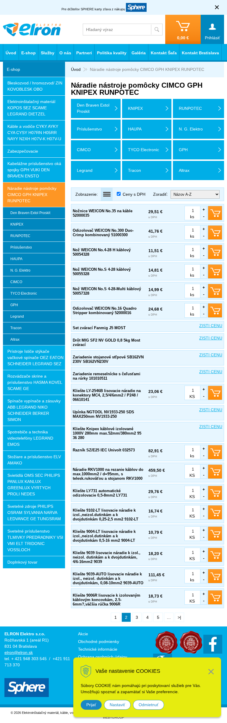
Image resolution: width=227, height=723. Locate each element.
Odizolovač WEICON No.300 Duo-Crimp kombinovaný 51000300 (103, 232)
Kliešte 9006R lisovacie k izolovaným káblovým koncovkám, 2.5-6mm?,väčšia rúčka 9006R (106, 599)
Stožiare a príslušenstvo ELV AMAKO (34, 459)
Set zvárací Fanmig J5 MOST (99, 328)
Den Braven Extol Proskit (30, 213)
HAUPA (16, 259)
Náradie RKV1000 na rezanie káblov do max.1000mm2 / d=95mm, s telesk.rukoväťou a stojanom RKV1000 (108, 474)
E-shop (28, 52)
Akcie (83, 633)
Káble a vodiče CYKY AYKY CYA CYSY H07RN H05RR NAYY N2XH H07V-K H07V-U (34, 132)
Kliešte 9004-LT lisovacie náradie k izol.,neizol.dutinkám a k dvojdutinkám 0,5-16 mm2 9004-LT (104, 536)
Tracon (16, 328)
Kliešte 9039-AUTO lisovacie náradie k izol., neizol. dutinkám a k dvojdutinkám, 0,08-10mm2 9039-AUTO (108, 578)
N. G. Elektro (20, 270)
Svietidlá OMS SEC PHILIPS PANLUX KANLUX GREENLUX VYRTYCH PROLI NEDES (33, 484)
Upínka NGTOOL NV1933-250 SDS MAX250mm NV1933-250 (103, 414)
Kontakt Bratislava (200, 52)
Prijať (91, 704)
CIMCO (16, 282)
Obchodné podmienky (98, 641)
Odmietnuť (148, 704)
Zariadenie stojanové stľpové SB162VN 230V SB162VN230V (108, 359)
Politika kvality (112, 52)
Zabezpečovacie (22, 151)
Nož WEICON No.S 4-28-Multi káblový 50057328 (107, 291)
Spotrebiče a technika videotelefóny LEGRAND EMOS (30, 438)
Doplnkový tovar (22, 562)
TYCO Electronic (23, 293)
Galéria (139, 52)
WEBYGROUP (113, 717)
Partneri (84, 52)
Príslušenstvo (21, 247)
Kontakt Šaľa (164, 52)
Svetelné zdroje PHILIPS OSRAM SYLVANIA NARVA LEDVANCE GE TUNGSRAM (34, 512)
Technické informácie (97, 649)
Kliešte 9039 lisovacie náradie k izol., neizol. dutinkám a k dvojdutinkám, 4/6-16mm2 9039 (106, 557)
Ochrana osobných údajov (102, 657)
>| (179, 617)
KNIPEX (16, 224)
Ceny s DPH (134, 194)
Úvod (76, 69)
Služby (47, 52)
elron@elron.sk (18, 652)
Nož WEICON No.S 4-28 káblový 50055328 (102, 271)
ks (192, 216)
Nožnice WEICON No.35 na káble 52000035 (102, 213)
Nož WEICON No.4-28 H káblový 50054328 (102, 252)
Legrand (17, 316)
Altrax (15, 339)
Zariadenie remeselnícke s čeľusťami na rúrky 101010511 (106, 376)
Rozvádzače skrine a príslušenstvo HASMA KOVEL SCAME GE (34, 382)
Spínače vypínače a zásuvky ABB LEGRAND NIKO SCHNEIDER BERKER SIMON (34, 410)
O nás (65, 52)
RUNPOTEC (20, 236)
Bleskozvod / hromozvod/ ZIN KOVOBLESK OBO (34, 86)
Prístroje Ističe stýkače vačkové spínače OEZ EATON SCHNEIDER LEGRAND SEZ (35, 357)
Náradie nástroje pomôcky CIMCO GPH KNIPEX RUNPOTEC (31, 194)
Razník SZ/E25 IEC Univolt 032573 (104, 450)
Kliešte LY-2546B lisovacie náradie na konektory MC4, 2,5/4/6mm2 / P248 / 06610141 (107, 395)
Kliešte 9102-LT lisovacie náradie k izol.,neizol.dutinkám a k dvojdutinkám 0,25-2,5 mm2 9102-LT (105, 514)
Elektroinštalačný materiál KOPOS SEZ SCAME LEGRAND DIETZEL (31, 107)
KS (192, 396)
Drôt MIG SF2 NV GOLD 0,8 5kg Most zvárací (106, 342)
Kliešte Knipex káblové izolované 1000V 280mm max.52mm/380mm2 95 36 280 (107, 433)
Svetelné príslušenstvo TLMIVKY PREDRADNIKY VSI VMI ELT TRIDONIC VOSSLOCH (35, 540)
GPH (14, 305)
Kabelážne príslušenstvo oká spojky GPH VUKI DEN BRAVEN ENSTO (34, 169)
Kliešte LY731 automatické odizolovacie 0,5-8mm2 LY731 (100, 493)
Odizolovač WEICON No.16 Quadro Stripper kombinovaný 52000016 (105, 310)
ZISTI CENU (210, 325)
